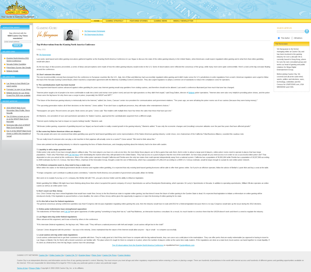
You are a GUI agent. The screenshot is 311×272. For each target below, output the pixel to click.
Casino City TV (71, 255)
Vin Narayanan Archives (93, 34)
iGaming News (84, 255)
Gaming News (160, 21)
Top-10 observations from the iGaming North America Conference (138, 245)
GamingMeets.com (186, 245)
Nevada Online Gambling (16, 64)
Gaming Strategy (114, 21)
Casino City (43, 255)
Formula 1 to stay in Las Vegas (18, 89)
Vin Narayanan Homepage (94, 31)
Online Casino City (56, 255)
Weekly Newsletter (183, 21)
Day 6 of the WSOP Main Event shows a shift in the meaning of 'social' (18, 133)
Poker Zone (96, 255)
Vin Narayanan (45, 55)
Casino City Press (109, 255)
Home (96, 21)
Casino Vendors (124, 255)
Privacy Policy (34, 268)
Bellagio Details (12, 71)
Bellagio (192, 93)
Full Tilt (67, 212)
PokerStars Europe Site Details (18, 68)
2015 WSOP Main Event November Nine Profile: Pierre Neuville (18, 110)
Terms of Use (22, 268)
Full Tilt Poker (73, 155)
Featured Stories (139, 21)
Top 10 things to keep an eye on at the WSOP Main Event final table (17, 119)
